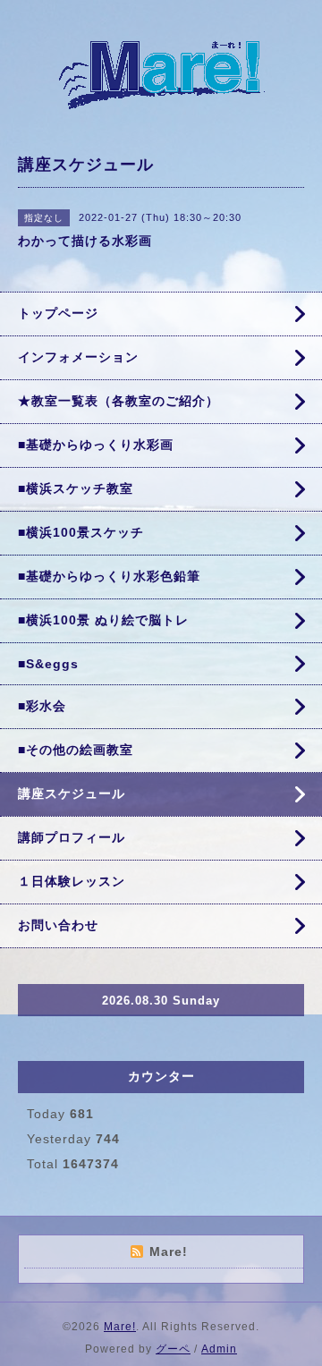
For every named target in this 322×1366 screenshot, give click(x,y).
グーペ (173, 1349)
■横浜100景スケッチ (81, 532)
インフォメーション (78, 357)
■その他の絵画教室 (75, 749)
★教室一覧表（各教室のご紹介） (118, 401)
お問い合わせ (58, 925)
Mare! (120, 1326)
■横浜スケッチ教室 (75, 488)
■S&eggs (48, 664)
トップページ (58, 313)
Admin (219, 1349)
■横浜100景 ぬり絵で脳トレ (103, 620)
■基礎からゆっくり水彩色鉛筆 (109, 576)
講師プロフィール (71, 837)
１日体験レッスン (71, 881)
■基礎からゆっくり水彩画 (96, 444)
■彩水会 (42, 706)
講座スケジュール (71, 793)
